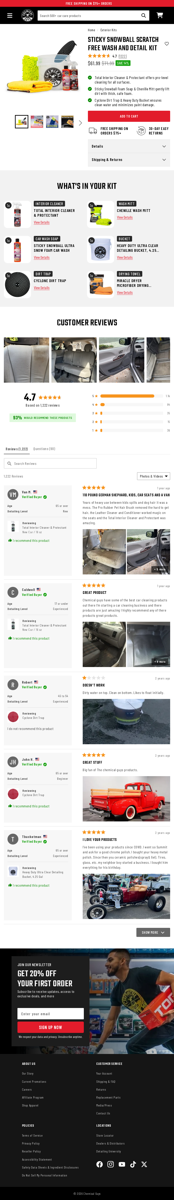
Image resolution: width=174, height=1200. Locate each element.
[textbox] (50, 463)
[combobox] (93, 15)
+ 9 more (160, 661)
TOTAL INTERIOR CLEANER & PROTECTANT (54, 213)
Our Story (28, 1073)
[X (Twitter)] (144, 1165)
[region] (87, 360)
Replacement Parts (108, 1097)
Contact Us (103, 1113)
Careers (27, 1089)
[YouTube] (122, 1165)
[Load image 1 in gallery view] (21, 121)
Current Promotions (34, 1081)
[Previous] (9, 123)
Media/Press (104, 1105)
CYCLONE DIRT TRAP (50, 280)
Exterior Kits (109, 30)
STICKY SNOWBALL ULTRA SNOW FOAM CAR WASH (54, 248)
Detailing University (108, 1151)
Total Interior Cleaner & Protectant (44, 530)
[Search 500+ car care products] (143, 15)
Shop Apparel (30, 1105)
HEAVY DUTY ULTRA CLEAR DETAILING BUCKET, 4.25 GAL (137, 248)
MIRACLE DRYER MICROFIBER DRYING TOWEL (133, 283)
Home (91, 30)
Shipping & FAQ (105, 1081)
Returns (101, 1089)
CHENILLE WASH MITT (134, 210)
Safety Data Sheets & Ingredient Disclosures (50, 1167)
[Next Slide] (166, 360)
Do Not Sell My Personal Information (44, 1175)
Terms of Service (32, 1135)
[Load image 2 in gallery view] (36, 121)
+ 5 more (160, 569)
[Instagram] (110, 1165)
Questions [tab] (45, 450)
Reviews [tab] (18, 450)
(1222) (123, 56)
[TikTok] (133, 1165)
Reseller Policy (31, 1151)
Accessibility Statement (37, 1159)
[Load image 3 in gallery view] (52, 121)
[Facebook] (99, 1165)
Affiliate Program (33, 1097)
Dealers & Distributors (110, 1143)
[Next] (80, 123)
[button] (160, 15)
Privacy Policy (31, 1143)
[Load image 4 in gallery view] (67, 121)
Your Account (104, 1073)
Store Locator (105, 1135)
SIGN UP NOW (50, 1027)
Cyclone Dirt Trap (33, 718)
